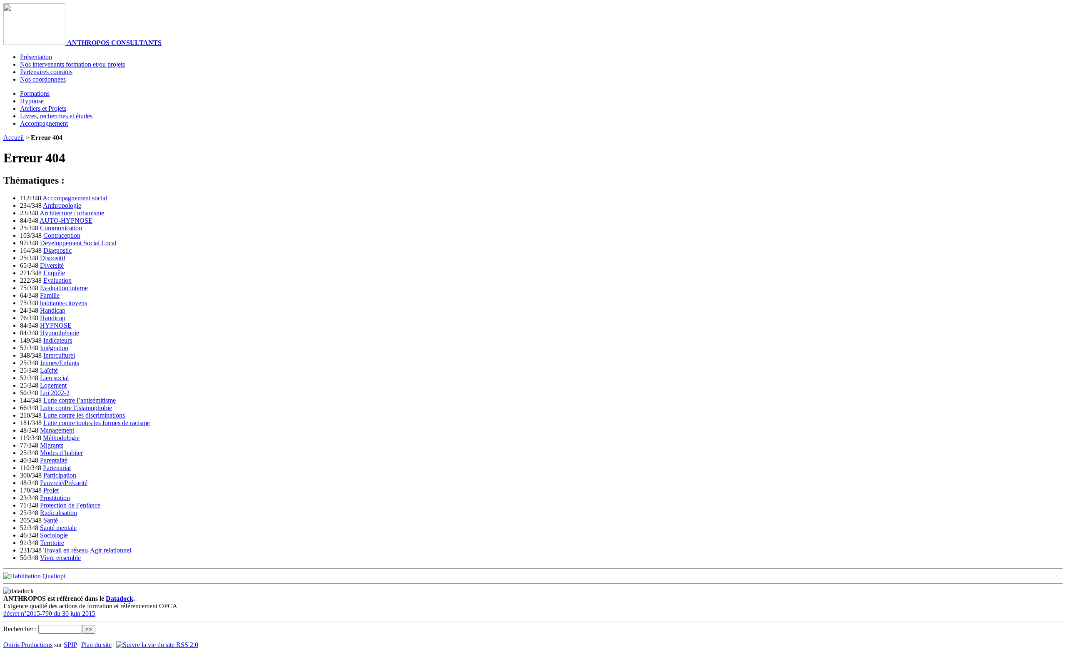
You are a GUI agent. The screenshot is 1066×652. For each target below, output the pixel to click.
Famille (50, 295)
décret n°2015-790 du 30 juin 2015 (49, 613)
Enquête (54, 272)
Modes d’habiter (61, 452)
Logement (53, 385)
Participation (59, 475)
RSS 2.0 (186, 644)
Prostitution (55, 497)
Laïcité (49, 370)
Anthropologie (62, 205)
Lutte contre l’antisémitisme (79, 400)
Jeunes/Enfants (59, 362)
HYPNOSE (56, 325)
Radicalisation (58, 512)
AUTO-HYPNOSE (66, 220)
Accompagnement (44, 123)
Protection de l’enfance (70, 505)
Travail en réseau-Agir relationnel (87, 550)
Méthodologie (61, 437)
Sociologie (54, 535)
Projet (51, 490)
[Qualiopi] (34, 576)
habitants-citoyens (63, 302)
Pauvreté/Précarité (63, 482)
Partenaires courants (46, 71)
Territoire (52, 542)
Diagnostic (57, 250)
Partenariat (57, 467)
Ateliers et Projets (43, 108)
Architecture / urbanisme (72, 213)
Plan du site (96, 644)
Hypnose (32, 101)
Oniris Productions (27, 644)
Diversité (52, 265)
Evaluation (57, 280)
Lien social (54, 377)
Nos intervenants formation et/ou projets (72, 64)
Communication (61, 227)
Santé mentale (58, 527)
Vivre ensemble (60, 557)
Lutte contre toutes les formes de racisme (96, 422)
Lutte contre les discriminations (84, 415)
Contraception (61, 235)
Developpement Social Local (78, 242)
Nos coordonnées (43, 79)
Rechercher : (20, 628)
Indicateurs (57, 340)
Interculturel (59, 355)
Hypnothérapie (59, 332)
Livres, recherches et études (56, 115)
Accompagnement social (74, 198)
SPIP (70, 644)
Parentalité (53, 460)
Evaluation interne (64, 287)
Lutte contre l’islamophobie (76, 407)
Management (57, 430)
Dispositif (52, 257)
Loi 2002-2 (55, 392)
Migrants (51, 445)
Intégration (54, 347)
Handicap (52, 310)
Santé (50, 520)
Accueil (13, 137)
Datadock (119, 598)
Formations (35, 93)
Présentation (36, 56)
